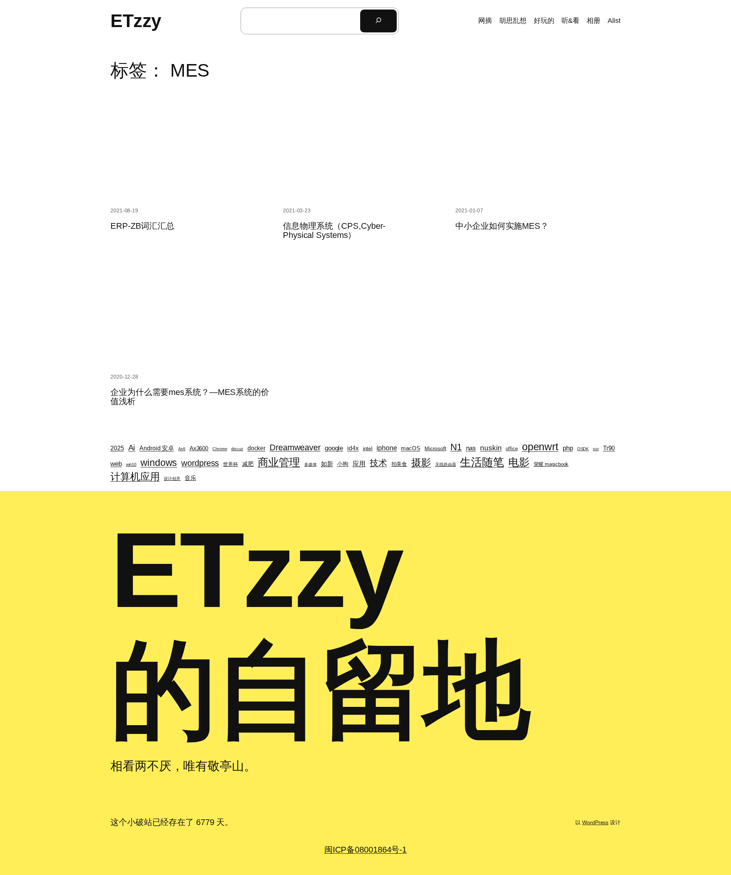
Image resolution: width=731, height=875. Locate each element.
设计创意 (172, 478)
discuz (237, 448)
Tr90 (609, 448)
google (334, 448)
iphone (387, 448)
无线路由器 (445, 464)
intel (368, 448)
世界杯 (230, 464)
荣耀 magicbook (551, 464)
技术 (378, 463)
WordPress (595, 822)
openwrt (540, 447)
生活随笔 (482, 462)
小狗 (342, 464)
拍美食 (399, 464)
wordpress (200, 463)
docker (256, 448)
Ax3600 (199, 448)
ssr (596, 448)
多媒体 (310, 464)
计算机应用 (135, 476)
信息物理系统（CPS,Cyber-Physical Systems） (334, 231)
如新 (327, 463)
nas (471, 448)
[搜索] (378, 21)
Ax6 (181, 448)
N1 (456, 447)
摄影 (421, 462)
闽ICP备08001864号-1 (365, 849)
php (568, 448)
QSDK (583, 448)
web (116, 463)
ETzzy (135, 21)
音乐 (190, 478)
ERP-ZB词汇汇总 (142, 226)
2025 (117, 448)
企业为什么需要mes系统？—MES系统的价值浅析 (189, 397)
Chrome (219, 448)
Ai (132, 447)
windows (158, 462)
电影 (519, 462)
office (511, 448)
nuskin (490, 448)
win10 (131, 464)
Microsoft (435, 448)
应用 (359, 463)
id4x (353, 448)
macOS (410, 448)
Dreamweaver (295, 447)
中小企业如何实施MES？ (502, 226)
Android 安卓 (156, 448)
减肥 (248, 464)
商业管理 (279, 462)
